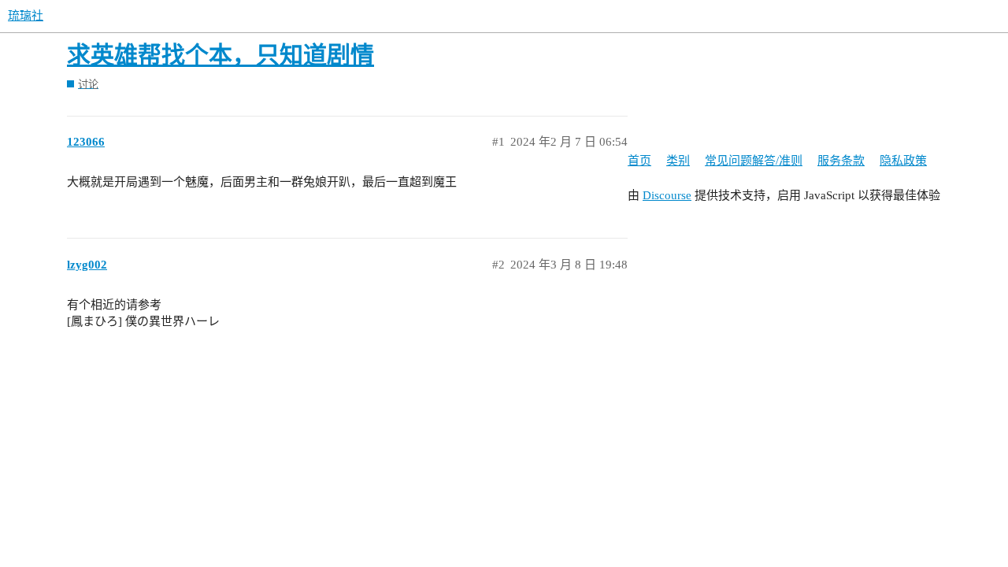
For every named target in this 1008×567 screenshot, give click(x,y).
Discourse (667, 195)
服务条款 (841, 160)
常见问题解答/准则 (753, 160)
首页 (639, 160)
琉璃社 (25, 15)
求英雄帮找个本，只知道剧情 (220, 55)
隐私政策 (903, 160)
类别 (678, 160)
